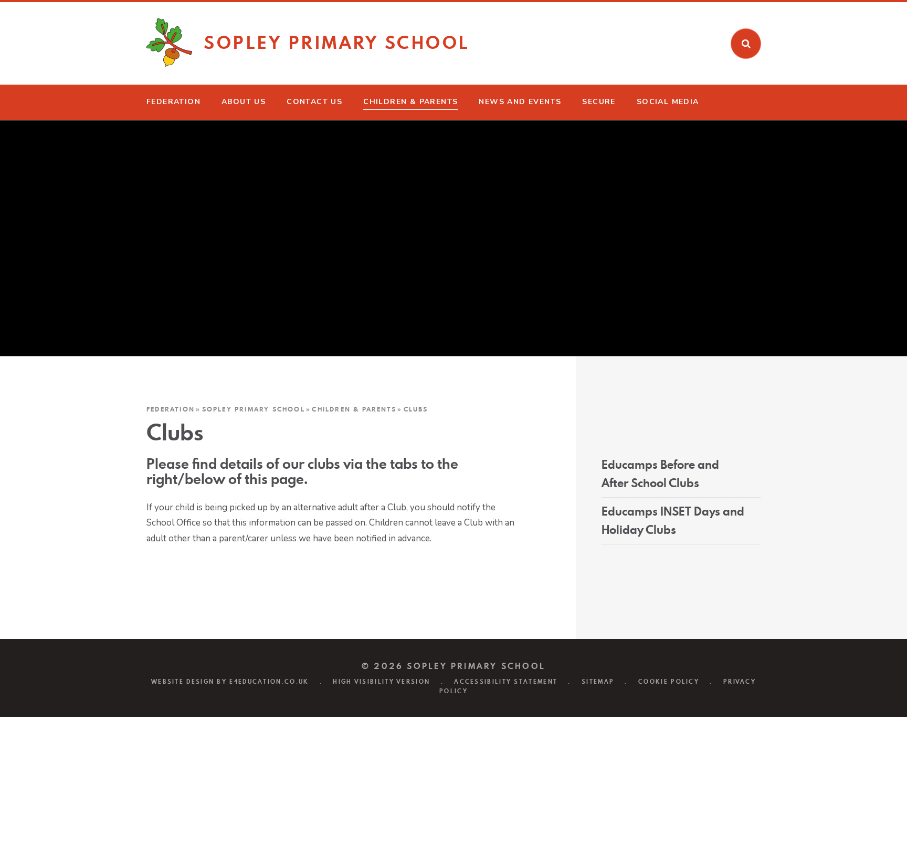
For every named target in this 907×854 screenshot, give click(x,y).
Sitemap (598, 681)
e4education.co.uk (269, 681)
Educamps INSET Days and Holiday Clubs (673, 520)
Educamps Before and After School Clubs (660, 474)
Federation (170, 409)
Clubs (416, 409)
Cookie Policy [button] (668, 681)
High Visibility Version (381, 681)
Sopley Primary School (253, 409)
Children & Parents (354, 409)
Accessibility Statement (505, 681)
